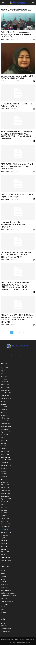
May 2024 (4, 443)
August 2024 (4, 435)
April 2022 (4, 513)
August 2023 (4, 468)
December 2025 (6, 390)
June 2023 (4, 474)
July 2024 (3, 437)
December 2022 (6, 490)
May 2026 (4, 376)
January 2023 (5, 488)
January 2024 (5, 454)
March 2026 (4, 382)
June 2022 (4, 507)
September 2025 (6, 398)
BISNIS (3, 573)
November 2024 (6, 426)
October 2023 (5, 462)
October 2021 (5, 529)
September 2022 (6, 499)
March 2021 (4, 549)
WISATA (3, 612)
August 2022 (4, 502)
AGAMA (3, 571)
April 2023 (4, 479)
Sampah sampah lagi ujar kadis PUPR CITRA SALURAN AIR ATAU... (17, 77)
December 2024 (6, 423)
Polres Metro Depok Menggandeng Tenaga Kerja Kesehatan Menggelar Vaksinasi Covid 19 (16, 34)
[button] (33, 2)
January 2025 (5, 421)
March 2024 (4, 449)
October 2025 (5, 396)
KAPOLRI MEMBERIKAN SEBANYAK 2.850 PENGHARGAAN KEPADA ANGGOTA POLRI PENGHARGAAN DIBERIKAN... (16, 135)
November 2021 (6, 527)
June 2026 (4, 373)
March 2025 (4, 415)
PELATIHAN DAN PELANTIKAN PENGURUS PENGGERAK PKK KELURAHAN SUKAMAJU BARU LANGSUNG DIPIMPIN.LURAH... (15, 286)
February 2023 (5, 485)
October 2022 (5, 496)
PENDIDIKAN (5, 604)
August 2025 (4, 401)
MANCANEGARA (6, 590)
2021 (7, 7)
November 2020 (6, 560)
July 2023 (3, 471)
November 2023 (6, 460)
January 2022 (5, 521)
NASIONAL (4, 598)
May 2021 (4, 543)
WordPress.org (5, 631)
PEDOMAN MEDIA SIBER (7, 639)
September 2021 (6, 532)
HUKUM (3, 582)
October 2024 (5, 429)
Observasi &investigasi (7, 601)
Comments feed (6, 628)
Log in (3, 623)
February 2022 (5, 518)
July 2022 (3, 504)
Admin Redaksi (5, 39)
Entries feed (4, 626)
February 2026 (5, 384)
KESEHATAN (4, 585)
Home (2, 7)
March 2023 (4, 482)
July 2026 (3, 370)
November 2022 (6, 493)
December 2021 (6, 524)
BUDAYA (3, 576)
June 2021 (4, 541)
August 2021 (4, 535)
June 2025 (4, 407)
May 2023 (4, 476)
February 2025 (5, 418)
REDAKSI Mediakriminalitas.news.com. (25, 639)
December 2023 (6, 457)
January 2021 (5, 554)
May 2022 (4, 510)
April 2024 (4, 446)
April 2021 (4, 546)
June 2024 (4, 440)
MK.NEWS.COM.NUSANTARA (9, 596)
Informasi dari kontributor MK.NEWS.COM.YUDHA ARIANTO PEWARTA (15, 224)
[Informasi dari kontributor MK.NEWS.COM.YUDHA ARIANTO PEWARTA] (18, 211)
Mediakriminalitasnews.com (9, 593)
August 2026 (4, 368)
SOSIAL (3, 610)
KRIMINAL (4, 587)
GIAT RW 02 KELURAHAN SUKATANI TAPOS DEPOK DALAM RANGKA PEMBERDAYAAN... (17, 166)
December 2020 (6, 557)
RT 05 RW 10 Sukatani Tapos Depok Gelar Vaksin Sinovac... (16, 105)
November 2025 (6, 393)
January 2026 (5, 387)
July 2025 (3, 404)
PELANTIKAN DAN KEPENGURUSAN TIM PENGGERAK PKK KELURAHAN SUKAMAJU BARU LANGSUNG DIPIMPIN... (17, 318)
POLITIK (3, 607)
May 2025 (4, 410)
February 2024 (5, 451)
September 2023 (6, 465)
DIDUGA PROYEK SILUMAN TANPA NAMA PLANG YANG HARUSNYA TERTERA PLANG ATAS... (16, 254)
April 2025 (4, 412)
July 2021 (3, 538)
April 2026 (4, 379)
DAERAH (3, 579)
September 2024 (6, 432)
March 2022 (4, 515)
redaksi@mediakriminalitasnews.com (18, 356)
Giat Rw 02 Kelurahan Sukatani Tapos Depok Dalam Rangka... (17, 195)
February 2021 (5, 552)
